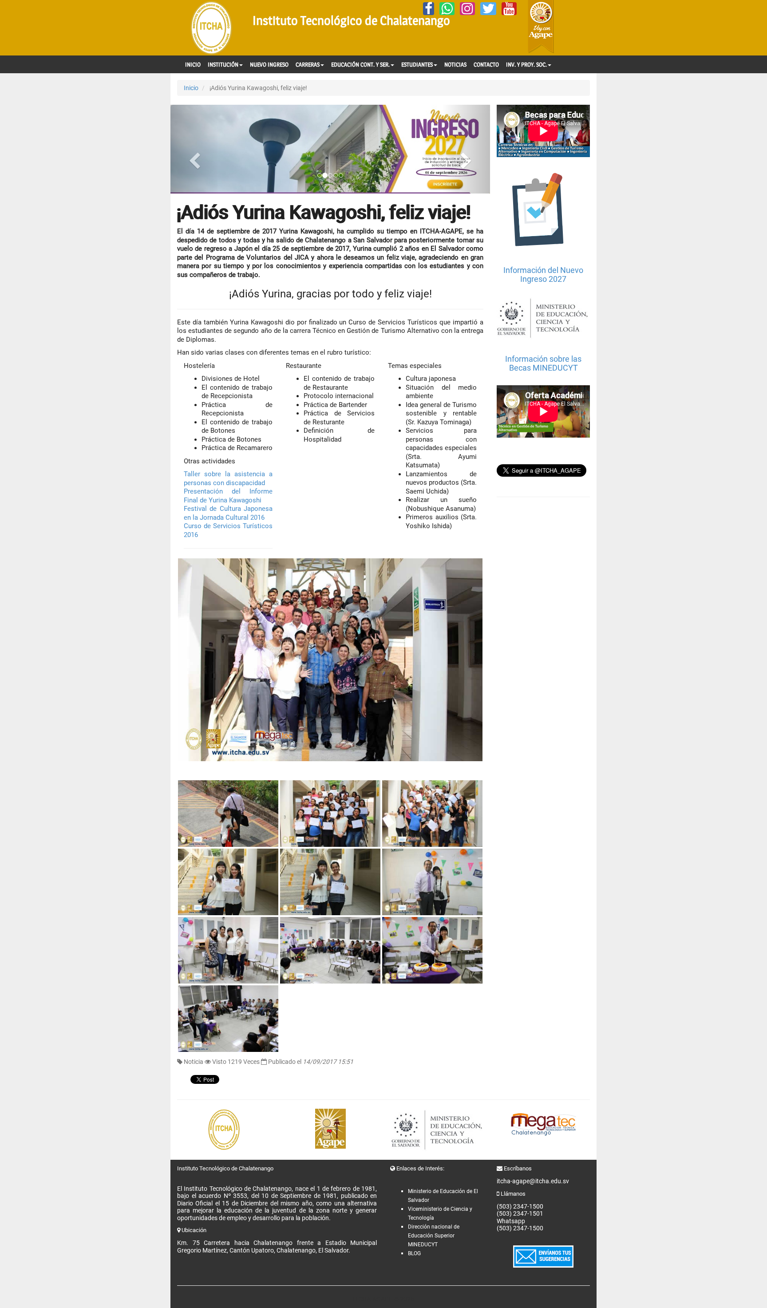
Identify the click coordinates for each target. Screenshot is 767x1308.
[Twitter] (488, 8)
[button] (194, 149)
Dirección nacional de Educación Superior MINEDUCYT (433, 1236)
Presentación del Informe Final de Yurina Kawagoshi (228, 495)
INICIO (193, 64)
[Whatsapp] (447, 8)
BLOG (414, 1253)
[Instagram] (467, 8)
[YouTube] (509, 8)
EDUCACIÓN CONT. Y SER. (360, 64)
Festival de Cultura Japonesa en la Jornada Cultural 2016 (228, 513)
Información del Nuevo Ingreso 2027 (543, 274)
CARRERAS (308, 64)
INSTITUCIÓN (223, 64)
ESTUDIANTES (417, 64)
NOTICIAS (455, 64)
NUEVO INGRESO (269, 64)
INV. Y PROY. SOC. (526, 64)
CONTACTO (486, 64)
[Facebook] (428, 8)
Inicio (191, 87)
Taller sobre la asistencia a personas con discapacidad (228, 478)
